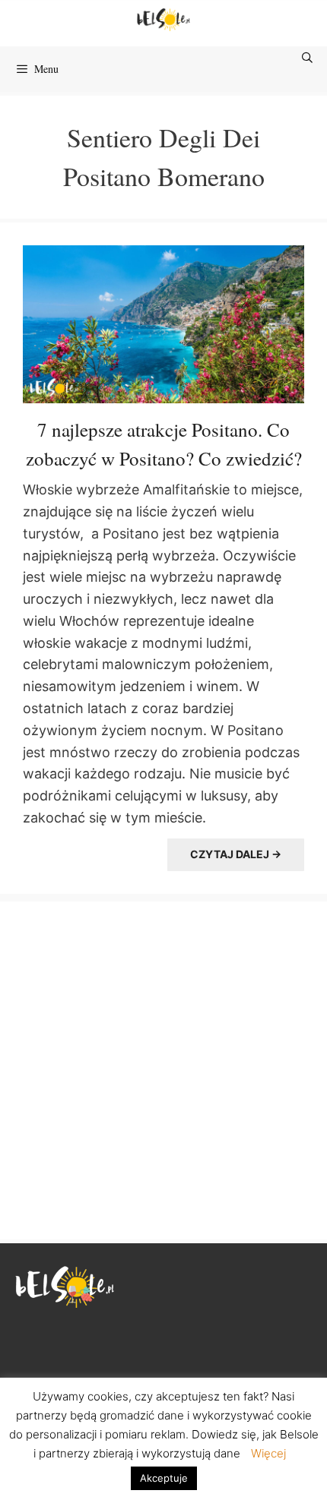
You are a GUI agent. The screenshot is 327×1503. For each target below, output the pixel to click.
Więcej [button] (268, 1453)
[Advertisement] (163, 1068)
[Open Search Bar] (308, 58)
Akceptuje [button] (164, 1478)
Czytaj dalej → (235, 854)
